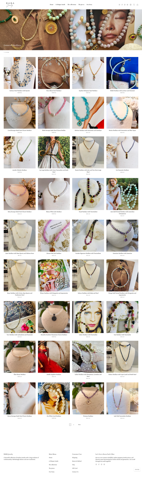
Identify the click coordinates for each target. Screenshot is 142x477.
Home (50, 457)
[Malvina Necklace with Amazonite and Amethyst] (88, 113)
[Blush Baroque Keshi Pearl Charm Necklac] (54, 113)
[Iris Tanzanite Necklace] (122, 152)
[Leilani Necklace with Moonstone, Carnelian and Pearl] (88, 357)
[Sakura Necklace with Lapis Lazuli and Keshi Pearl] (122, 357)
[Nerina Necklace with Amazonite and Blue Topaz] (122, 113)
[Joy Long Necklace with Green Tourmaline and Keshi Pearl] (54, 152)
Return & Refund (77, 461)
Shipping (74, 457)
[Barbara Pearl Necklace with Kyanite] (20, 73)
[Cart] (137, 4)
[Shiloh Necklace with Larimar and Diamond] (122, 73)
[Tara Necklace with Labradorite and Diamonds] (20, 317)
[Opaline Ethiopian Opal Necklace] (88, 73)
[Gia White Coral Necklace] (54, 398)
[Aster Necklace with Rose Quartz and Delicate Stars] (20, 236)
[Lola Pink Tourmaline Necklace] (122, 398)
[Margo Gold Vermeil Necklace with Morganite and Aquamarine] (122, 275)
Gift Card (74, 468)
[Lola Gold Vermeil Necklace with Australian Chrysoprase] (122, 194)
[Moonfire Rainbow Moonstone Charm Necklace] (54, 317)
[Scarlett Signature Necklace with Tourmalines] (88, 236)
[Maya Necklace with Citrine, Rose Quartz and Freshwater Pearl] (20, 275)
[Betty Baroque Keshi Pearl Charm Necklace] (20, 194)
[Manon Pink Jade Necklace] (54, 236)
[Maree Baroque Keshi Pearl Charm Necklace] (20, 398)
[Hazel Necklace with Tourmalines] (88, 194)
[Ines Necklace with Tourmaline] (122, 317)
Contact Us (75, 472)
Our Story (51, 472)
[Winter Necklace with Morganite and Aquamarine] (54, 275)
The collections (53, 465)
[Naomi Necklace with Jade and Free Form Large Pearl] (88, 152)
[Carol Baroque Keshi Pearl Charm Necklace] (20, 113)
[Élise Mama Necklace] (20, 357)
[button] (71, 4)
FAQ (73, 465)
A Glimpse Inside (53, 461)
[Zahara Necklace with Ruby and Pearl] (88, 275)
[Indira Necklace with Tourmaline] (88, 317)
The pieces (52, 468)
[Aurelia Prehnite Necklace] (20, 152)
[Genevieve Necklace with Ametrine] (122, 236)
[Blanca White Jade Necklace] (54, 194)
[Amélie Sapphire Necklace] (54, 357)
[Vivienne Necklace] (88, 398)
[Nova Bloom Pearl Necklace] (54, 73)
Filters (7, 52)
